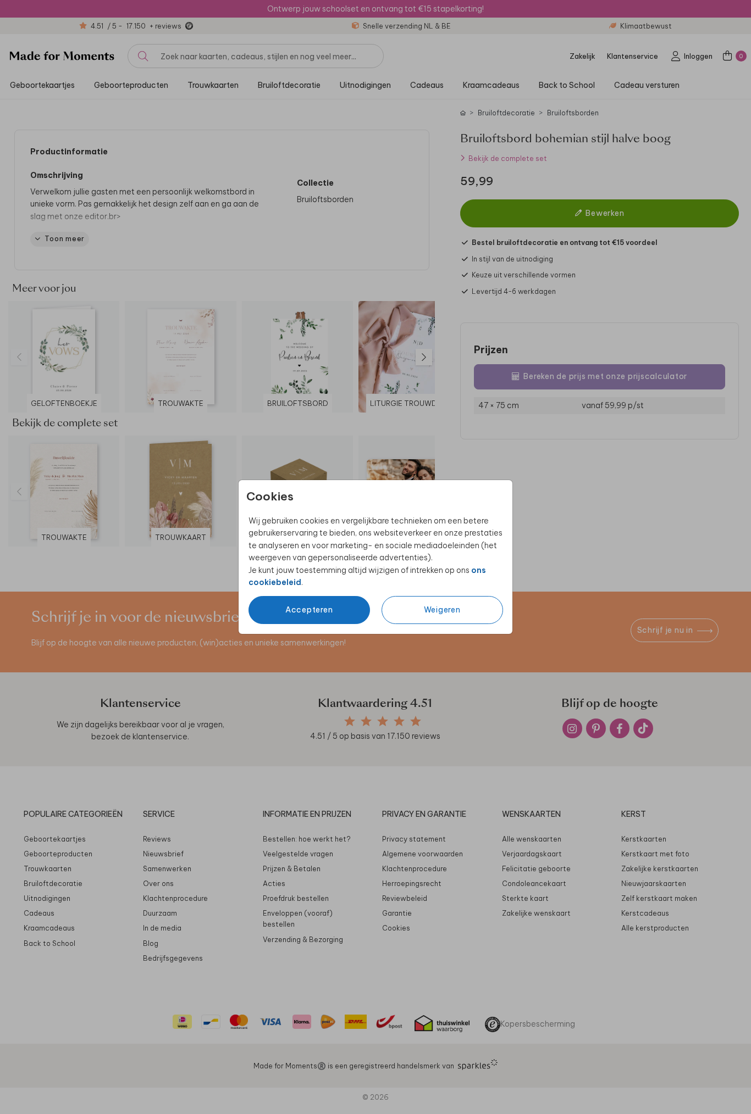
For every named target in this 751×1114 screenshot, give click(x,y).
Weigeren (442, 610)
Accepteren (309, 610)
